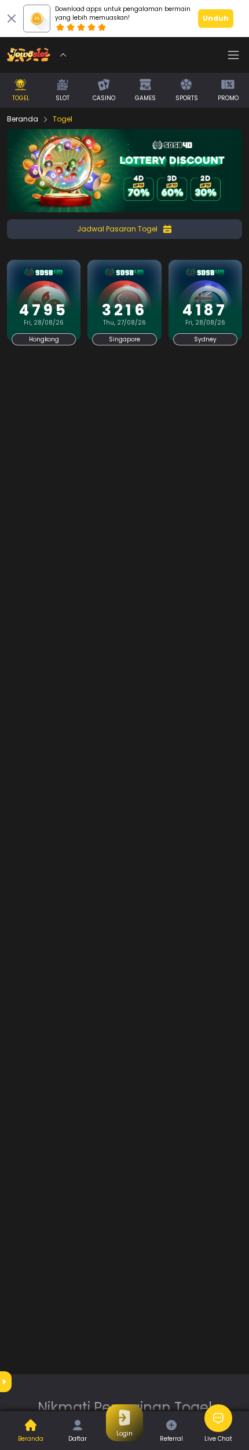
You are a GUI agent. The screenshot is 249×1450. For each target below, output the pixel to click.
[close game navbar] (63, 55)
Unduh (216, 18)
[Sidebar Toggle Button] (233, 55)
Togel (62, 119)
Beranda (22, 119)
